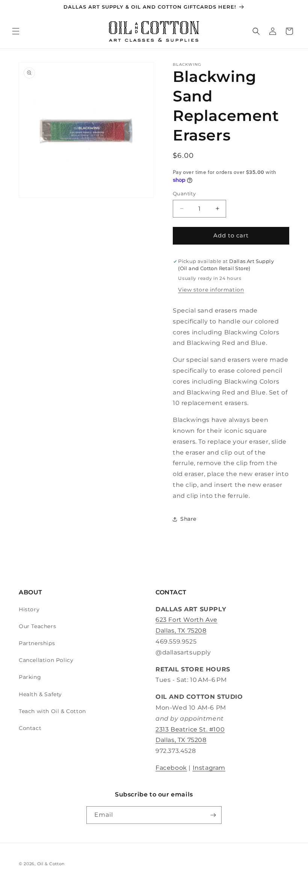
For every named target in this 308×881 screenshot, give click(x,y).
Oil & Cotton (51, 863)
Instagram (209, 767)
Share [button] (188, 518)
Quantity (184, 193)
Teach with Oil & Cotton (52, 711)
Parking (30, 677)
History (29, 609)
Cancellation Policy (46, 660)
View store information (211, 289)
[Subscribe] (213, 815)
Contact (30, 728)
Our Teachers (37, 626)
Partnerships (37, 643)
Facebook (171, 767)
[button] (16, 31)
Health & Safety (40, 694)
